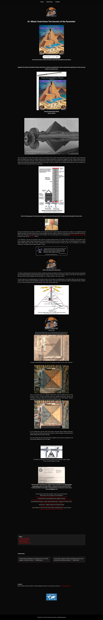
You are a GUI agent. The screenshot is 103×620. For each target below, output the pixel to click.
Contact (57, 2)
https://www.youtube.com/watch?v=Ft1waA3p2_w (51, 506)
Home (42, 2)
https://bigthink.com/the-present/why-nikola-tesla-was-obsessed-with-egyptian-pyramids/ (51, 500)
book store (32, 236)
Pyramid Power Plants (24, 539)
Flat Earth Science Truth (25, 543)
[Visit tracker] (51, 600)
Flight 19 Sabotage (23, 541)
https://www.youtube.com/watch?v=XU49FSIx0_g (51, 509)
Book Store (49, 2)
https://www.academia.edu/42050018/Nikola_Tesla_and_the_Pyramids (51, 497)
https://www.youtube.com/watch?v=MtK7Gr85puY (51, 503)
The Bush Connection (24, 538)
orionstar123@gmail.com (65, 585)
